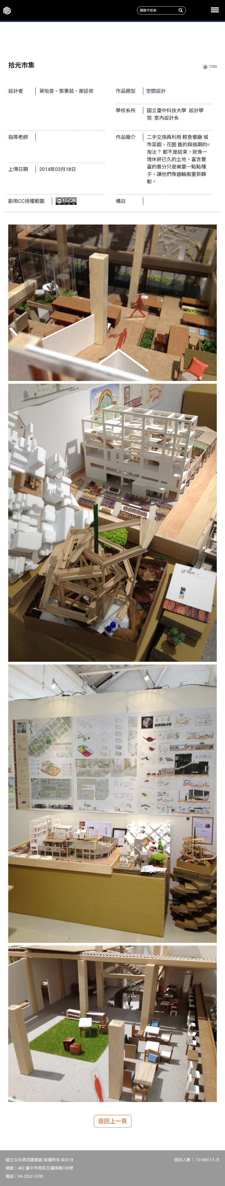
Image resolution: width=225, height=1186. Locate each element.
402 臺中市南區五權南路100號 (45, 1168)
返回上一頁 (112, 1121)
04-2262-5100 (30, 1176)
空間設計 (156, 91)
